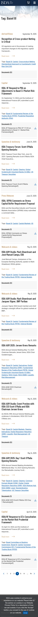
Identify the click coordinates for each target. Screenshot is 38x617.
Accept (25, 613)
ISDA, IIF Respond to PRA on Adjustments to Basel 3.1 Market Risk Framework (18, 90)
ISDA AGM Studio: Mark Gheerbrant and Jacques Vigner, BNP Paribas (19, 300)
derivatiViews (7, 33)
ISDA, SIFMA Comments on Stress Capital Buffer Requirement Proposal (18, 202)
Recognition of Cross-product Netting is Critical (18, 40)
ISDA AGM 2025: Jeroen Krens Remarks (19, 345)
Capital (15, 62)
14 (30, 573)
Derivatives (23, 365)
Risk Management (8, 377)
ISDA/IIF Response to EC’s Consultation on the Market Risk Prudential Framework (19, 519)
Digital (21, 483)
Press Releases (8, 195)
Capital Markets (24, 223)
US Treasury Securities (20, 490)
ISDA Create (13, 375)
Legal (13, 488)
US (32, 223)
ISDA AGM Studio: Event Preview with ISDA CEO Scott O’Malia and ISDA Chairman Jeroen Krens (18, 406)
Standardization (22, 488)
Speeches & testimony (11, 141)
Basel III (9, 62)
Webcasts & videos (9, 246)
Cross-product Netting (27, 62)
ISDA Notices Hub (29, 486)
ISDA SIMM (22, 375)
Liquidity (30, 375)
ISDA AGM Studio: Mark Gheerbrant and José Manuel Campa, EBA (19, 253)
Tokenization (6, 490)
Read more (8, 56)
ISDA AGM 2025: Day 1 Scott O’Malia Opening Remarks (17, 459)
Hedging (5, 375)
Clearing (22, 170)
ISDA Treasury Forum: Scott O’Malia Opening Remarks (17, 148)
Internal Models (26, 277)
